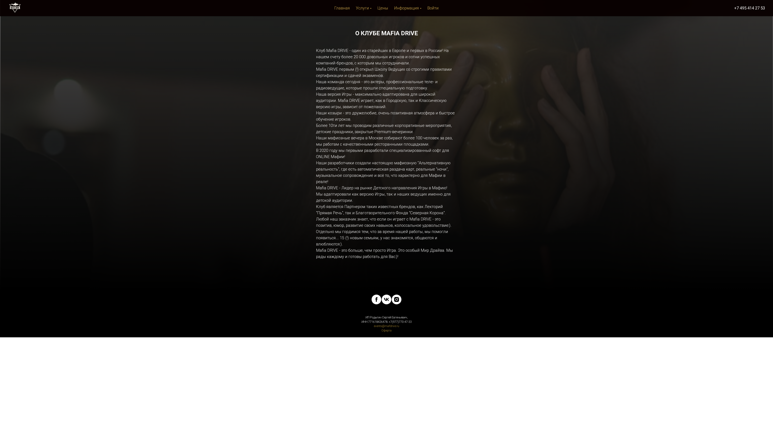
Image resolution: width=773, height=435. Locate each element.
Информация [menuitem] (406, 8)
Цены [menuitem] (382, 8)
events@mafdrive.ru (386, 326)
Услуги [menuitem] (362, 8)
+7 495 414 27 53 (749, 8)
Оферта (386, 330)
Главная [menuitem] (342, 8)
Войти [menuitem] (433, 8)
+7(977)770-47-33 (400, 321)
